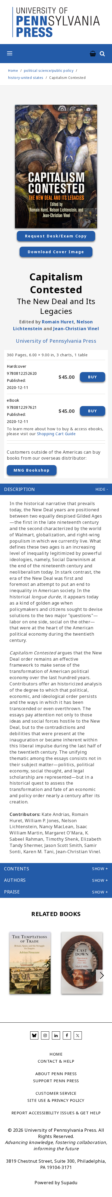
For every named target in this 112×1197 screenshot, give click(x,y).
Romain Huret (58, 322)
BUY (92, 376)
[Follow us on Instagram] (45, 1035)
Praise (12, 892)
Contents (16, 869)
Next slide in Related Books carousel (102, 976)
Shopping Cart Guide (56, 433)
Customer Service (56, 1093)
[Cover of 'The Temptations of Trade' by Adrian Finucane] (30, 963)
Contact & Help (56, 1061)
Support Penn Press (56, 1080)
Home (13, 70)
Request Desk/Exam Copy (56, 236)
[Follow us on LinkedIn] (56, 1035)
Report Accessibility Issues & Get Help (56, 1112)
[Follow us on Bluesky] (34, 1035)
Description (19, 489)
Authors (15, 880)
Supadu (69, 1183)
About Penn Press (56, 1073)
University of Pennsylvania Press (56, 341)
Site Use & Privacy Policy (56, 1100)
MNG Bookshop (32, 470)
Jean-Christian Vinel (76, 329)
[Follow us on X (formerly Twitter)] (78, 1035)
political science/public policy (49, 70)
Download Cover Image (56, 251)
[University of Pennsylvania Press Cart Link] (93, 54)
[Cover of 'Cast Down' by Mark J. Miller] (81, 963)
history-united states (25, 77)
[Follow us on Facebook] (67, 1035)
